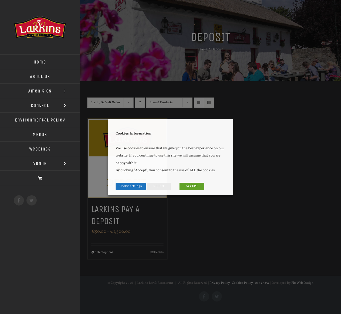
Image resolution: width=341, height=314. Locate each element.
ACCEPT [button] (192, 186)
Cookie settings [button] (131, 186)
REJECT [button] (159, 186)
